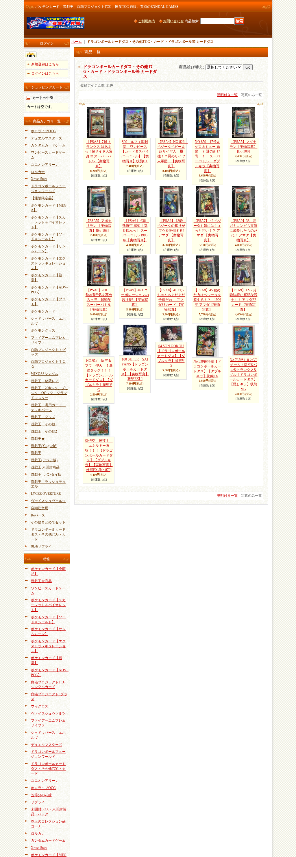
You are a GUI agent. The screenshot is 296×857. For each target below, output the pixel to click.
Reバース (38, 515)
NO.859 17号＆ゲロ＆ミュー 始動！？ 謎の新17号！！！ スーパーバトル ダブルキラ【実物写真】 (207, 156)
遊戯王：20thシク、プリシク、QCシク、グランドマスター (49, 393)
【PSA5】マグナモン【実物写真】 (243, 147)
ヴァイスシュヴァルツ (48, 501)
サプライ (38, 802)
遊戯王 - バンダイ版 (46, 474)
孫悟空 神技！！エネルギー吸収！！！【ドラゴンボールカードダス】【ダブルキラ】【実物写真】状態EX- (99, 455)
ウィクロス (39, 706)
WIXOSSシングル (44, 374)
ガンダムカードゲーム (48, 145)
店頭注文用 (39, 508)
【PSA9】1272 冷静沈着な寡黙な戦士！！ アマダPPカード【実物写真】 (243, 300)
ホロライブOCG (43, 131)
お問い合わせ (173, 21)
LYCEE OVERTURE (46, 494)
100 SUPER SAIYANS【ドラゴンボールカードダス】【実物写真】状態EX (135, 369)
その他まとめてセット (48, 522)
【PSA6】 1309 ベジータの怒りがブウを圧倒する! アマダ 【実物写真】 (171, 230)
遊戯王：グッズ (43, 417)
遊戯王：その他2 (44, 431)
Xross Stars (39, 179)
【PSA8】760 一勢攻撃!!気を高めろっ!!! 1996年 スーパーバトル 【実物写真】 (99, 300)
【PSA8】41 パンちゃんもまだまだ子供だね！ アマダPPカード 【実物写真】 (171, 300)
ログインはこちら (45, 73)
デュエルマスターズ (46, 138)
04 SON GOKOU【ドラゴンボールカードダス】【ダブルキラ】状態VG (171, 355)
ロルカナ (38, 172)
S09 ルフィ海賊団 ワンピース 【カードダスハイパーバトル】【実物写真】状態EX (135, 151)
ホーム (76, 42)
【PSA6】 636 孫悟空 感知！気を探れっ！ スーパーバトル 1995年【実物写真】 (135, 230)
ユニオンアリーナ (45, 165)
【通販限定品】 (43, 198)
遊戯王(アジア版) (44, 460)
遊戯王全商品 (41, 581)
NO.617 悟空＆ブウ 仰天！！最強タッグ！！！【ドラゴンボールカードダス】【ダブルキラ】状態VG (99, 375)
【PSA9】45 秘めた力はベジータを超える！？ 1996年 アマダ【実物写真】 (207, 300)
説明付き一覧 (227, 95)
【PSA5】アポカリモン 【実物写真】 (99, 226)
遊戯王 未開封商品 (45, 467)
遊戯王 (36, 453)
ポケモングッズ (43, 330)
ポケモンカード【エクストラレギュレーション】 (48, 263)
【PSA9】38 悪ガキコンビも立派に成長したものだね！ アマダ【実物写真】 (243, 230)
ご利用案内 (146, 21)
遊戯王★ (38, 439)
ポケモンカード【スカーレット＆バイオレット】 (48, 222)
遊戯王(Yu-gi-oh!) (44, 446)
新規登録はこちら (45, 64)
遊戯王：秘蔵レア (45, 381)
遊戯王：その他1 (44, 424)
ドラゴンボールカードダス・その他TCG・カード (48, 534)
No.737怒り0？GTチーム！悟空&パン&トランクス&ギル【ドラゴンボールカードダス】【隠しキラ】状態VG (243, 374)
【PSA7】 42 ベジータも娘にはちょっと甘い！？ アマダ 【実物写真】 (207, 230)
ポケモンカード (43, 311)
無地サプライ (41, 547)
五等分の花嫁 (41, 795)
